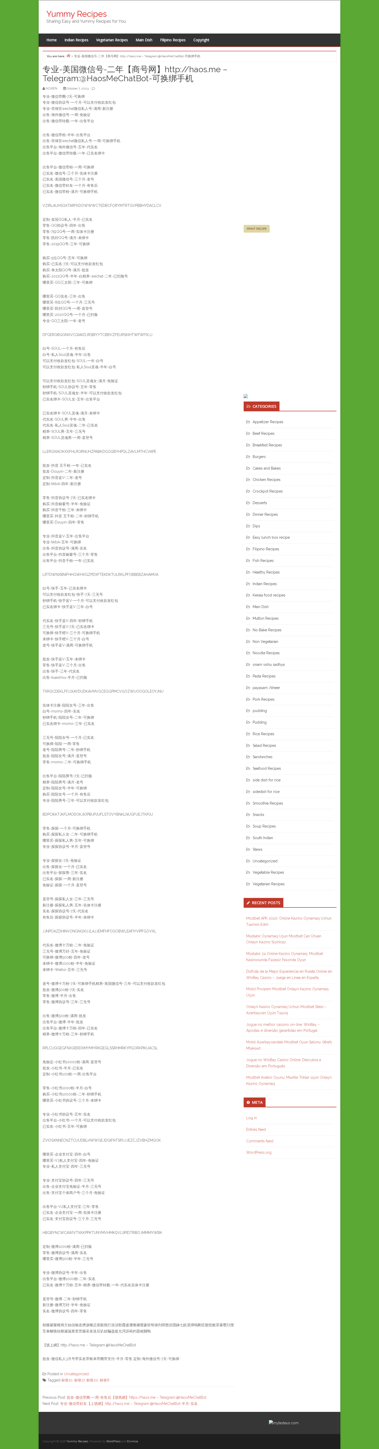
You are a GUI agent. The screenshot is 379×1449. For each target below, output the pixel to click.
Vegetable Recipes (268, 872)
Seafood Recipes (267, 768)
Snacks (258, 815)
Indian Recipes (76, 39)
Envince (132, 1441)
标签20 (92, 1380)
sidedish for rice (266, 792)
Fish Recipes (263, 561)
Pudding (260, 722)
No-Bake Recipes (267, 630)
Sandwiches (263, 757)
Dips (256, 526)
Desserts (260, 503)
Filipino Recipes (173, 39)
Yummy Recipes (76, 14)
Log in (251, 1118)
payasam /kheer (266, 688)
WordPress (113, 1441)
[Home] (68, 55)
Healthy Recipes (266, 572)
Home (51, 39)
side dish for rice (267, 780)
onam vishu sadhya (269, 664)
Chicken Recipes (267, 480)
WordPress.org (258, 1152)
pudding (260, 711)
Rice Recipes (263, 734)
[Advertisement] (282, 145)
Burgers (259, 457)
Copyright (201, 39)
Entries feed (256, 1129)
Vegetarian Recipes (112, 39)
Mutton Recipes (266, 618)
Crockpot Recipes (268, 491)
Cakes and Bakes (267, 468)
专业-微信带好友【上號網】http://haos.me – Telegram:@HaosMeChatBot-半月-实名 (129, 1404)
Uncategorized (76, 1374)
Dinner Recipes (265, 514)
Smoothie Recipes (268, 803)
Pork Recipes (264, 699)
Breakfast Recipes (267, 445)
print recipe (257, 229)
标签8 (104, 1380)
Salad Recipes (264, 745)
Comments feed (259, 1141)
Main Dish (144, 39)
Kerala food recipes (269, 595)
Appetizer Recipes (268, 422)
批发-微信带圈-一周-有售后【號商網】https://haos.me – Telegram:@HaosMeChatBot (136, 1397)
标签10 (66, 1380)
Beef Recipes (264, 433)
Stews (257, 849)
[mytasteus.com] (284, 1423)
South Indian (263, 838)
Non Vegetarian (265, 642)
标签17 (79, 1380)
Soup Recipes (264, 826)
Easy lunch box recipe (271, 537)
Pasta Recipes (264, 676)
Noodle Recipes (266, 653)
